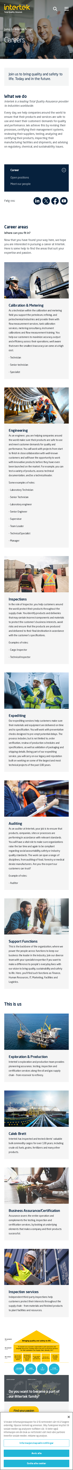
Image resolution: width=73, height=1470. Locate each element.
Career (14, 170)
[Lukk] (69, 1417)
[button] (64, 170)
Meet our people (20, 184)
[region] (36, 1441)
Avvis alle (36, 1453)
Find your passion (24, 1410)
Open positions (19, 177)
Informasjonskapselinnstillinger (36, 1443)
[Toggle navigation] (55, 8)
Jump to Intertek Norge (18, 29)
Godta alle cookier (36, 1463)
